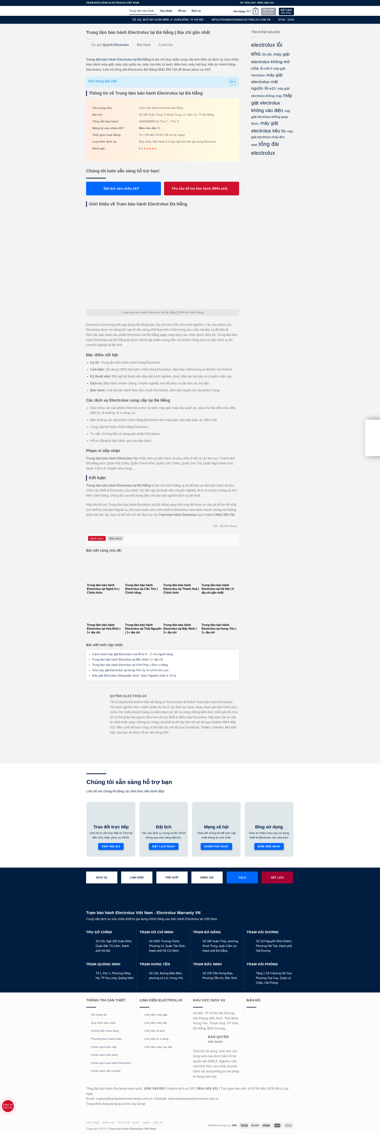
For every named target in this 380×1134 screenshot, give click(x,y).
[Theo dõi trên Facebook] (280, 3)
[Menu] (124, 11)
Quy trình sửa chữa (103, 1022)
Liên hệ (158, 1122)
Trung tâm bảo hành (141, 10)
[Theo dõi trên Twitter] (288, 3)
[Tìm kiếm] (229, 11)
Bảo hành (144, 45)
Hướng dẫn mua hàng (105, 1030)
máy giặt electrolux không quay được (270, 117)
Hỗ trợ (182, 10)
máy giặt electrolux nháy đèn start (272, 138)
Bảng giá (109, 1122)
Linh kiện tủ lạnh (154, 1030)
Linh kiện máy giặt (155, 1014)
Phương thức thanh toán (106, 1038)
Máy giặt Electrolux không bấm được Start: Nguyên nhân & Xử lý (134, 675)
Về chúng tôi (99, 1014)
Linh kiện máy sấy (155, 1022)
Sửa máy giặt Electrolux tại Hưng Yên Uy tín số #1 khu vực (130, 670)
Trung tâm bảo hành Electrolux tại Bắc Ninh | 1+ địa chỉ (127, 659)
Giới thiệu (93, 1122)
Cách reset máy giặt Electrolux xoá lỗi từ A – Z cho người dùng (132, 654)
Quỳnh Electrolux (116, 45)
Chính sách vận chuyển (106, 1070)
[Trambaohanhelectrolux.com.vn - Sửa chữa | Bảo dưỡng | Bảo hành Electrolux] (101, 11)
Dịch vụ (196, 10)
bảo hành (268, 11)
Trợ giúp (124, 1122)
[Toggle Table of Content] (230, 81)
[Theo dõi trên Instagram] (284, 3)
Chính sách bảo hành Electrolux (111, 1063)
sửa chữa (286, 11)
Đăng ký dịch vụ (8, 1106)
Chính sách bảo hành (104, 1054)
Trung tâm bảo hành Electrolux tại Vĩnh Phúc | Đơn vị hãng (130, 664)
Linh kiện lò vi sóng (156, 1038)
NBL (235, 1125)
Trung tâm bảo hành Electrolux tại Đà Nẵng (118, 59)
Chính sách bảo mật (103, 1046)
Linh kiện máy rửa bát (158, 1046)
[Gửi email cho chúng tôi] (292, 3)
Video (146, 1122)
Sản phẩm (166, 10)
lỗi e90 (267, 54)
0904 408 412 (265, 2)
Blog (136, 1122)
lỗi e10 (270, 88)
